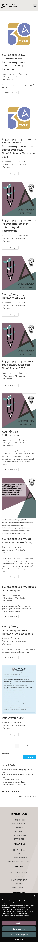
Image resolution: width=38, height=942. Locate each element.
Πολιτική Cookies (19, 939)
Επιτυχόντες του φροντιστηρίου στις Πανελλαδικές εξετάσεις (17, 630)
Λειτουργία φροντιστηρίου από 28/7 (13, 782)
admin (6, 547)
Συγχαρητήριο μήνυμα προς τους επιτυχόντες (17, 540)
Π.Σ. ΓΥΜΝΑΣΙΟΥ (19, 827)
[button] (35, 896)
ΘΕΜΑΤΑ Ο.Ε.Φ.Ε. (19, 850)
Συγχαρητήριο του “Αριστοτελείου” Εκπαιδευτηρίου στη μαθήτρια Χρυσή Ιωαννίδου (15, 62)
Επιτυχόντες (8, 77)
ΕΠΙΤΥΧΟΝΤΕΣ (19, 839)
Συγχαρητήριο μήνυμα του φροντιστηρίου (19, 588)
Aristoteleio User (10, 74)
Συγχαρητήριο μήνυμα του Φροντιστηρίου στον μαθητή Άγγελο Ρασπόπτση (19, 225)
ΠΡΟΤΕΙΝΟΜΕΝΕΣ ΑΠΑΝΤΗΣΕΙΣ (19, 861)
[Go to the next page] (33, 746)
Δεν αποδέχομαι (19, 929)
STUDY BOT (19, 876)
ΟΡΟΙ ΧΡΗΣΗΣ (19, 884)
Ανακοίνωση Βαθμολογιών (11, 433)
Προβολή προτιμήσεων (19, 935)
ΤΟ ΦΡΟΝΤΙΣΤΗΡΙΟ (19, 820)
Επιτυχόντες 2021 (13, 717)
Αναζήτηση (6, 754)
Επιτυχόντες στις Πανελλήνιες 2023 (13, 295)
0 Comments (8, 80)
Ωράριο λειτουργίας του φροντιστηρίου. (15, 784)
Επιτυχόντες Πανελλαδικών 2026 (12, 779)
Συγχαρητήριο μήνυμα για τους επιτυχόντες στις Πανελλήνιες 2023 (19, 364)
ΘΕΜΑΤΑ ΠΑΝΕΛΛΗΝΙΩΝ (19, 857)
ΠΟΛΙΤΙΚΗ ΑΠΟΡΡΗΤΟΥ (19, 880)
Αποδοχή (19, 923)
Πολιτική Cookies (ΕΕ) (19, 888)
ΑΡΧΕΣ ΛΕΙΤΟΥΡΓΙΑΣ (19, 824)
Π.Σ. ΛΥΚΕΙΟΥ (19, 831)
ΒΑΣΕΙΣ (19, 854)
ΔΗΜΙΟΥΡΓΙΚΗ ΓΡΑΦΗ (19, 835)
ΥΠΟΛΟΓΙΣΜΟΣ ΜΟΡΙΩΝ (19, 872)
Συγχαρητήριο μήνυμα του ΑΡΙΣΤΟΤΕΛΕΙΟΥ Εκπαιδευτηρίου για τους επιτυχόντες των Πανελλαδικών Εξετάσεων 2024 (19, 147)
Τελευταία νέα (20, 77)
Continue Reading (11, 92)
